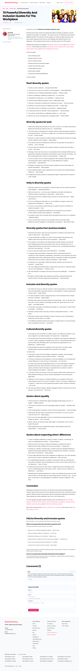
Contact (34, 634)
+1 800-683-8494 (9, 629)
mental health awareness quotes (53, 504)
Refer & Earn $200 (51, 634)
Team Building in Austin (10, 656)
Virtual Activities (24, 2)
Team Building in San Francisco (64, 656)
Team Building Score (37, 639)
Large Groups (42, 2)
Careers (34, 647)
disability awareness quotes (33, 504)
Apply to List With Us (52, 632)
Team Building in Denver (27, 658)
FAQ (33, 632)
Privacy (20, 666)
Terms (16, 666)
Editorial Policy (36, 641)
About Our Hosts (36, 628)
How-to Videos (65, 625)
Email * (29, 594)
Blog (58, 2)
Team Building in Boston (10, 658)
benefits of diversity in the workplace (51, 507)
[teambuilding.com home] (12, 3)
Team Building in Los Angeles (46, 656)
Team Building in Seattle (62, 658)
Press (34, 645)
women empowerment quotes (62, 46)
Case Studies (35, 643)
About (34, 623)
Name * (30, 590)
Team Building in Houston (27, 661)
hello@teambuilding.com (10, 633)
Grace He (10, 32)
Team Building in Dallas (27, 656)
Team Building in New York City (47, 658)
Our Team (35, 625)
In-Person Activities (33, 2)
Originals (48, 2)
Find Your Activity (69, 2)
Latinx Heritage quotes (52, 501)
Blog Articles (64, 623)
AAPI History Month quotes (38, 501)
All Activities (50, 623)
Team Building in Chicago (10, 661)
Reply (31, 579)
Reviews (34, 630)
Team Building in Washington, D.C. (64, 661)
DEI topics (50, 46)
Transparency (35, 636)
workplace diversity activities (55, 44)
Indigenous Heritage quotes (67, 501)
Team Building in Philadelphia (46, 661)
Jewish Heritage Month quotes (49, 48)
